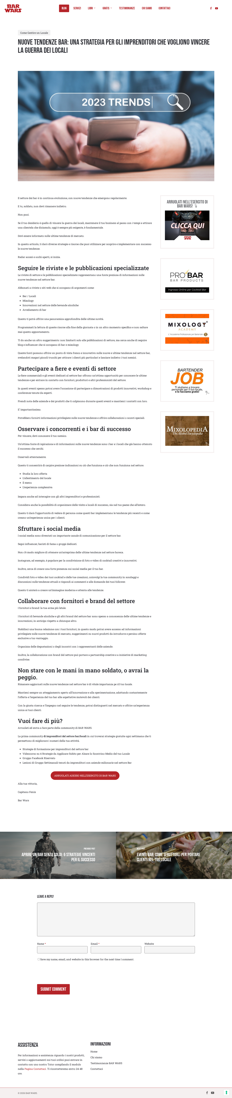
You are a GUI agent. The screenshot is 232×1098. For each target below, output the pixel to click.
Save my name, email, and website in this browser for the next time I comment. (87, 959)
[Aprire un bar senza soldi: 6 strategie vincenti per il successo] (58, 855)
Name (41, 943)
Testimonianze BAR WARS (106, 1063)
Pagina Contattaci (35, 1068)
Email (95, 943)
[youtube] (216, 8)
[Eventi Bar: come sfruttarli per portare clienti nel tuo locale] (174, 855)
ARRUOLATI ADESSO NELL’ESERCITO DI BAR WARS (85, 775)
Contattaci (96, 1068)
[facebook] (211, 8)
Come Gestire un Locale (34, 32)
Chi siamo (96, 1057)
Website (149, 943)
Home (93, 1051)
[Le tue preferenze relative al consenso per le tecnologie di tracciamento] (226, 1092)
